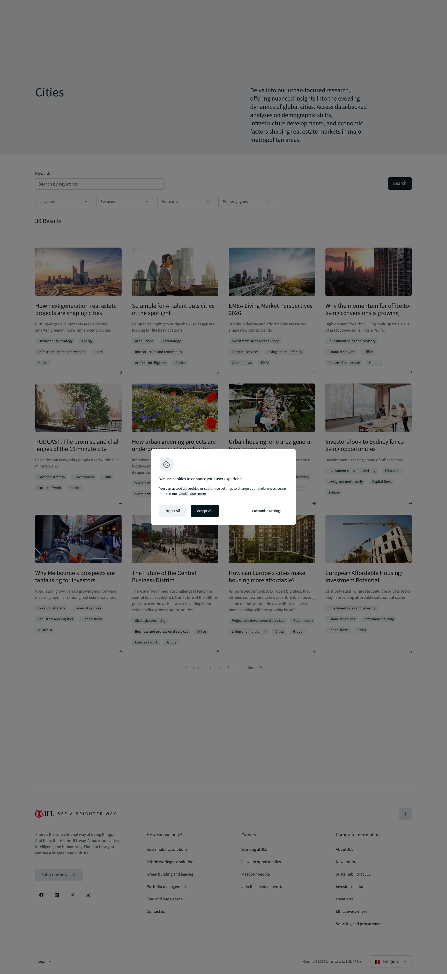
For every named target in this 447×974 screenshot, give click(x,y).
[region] (223, 487)
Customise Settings (270, 511)
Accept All (204, 510)
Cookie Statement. (193, 493)
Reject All (173, 510)
